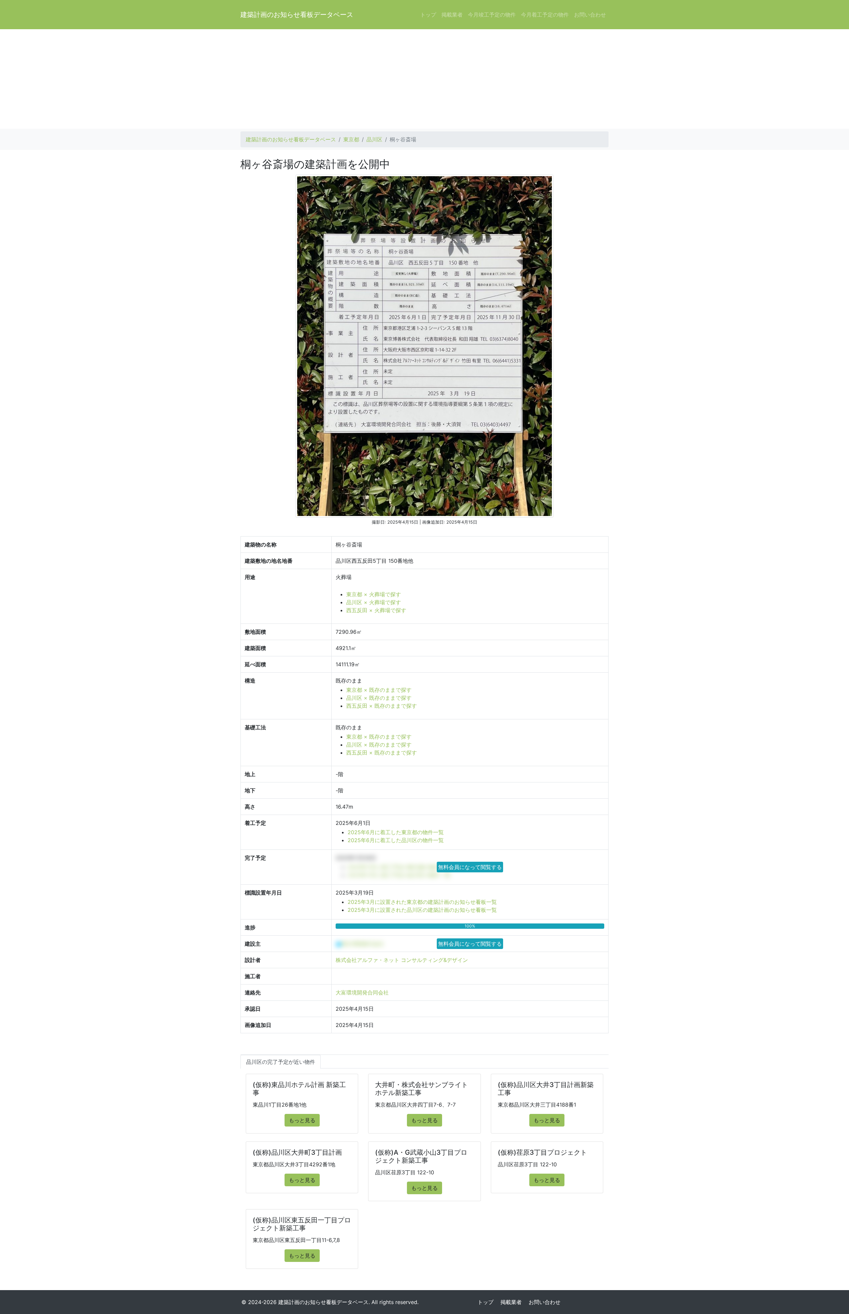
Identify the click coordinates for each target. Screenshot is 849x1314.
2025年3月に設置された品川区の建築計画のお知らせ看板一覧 (422, 910)
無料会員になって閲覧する (470, 867)
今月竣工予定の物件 (492, 14)
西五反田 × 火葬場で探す (376, 610)
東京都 (351, 139)
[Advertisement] (424, 79)
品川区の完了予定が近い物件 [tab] (280, 1061)
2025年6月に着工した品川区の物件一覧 (396, 840)
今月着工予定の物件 (545, 14)
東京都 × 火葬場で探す (373, 594)
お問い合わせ (590, 14)
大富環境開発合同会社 (362, 992)
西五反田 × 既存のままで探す (381, 705)
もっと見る (302, 1120)
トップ (428, 14)
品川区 (374, 139)
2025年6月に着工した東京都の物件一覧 (396, 832)
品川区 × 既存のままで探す (379, 697)
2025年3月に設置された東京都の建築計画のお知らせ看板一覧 (422, 902)
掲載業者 (452, 14)
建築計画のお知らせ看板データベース (296, 15)
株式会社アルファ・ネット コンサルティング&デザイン (402, 960)
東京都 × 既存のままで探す (379, 690)
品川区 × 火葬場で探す (373, 602)
